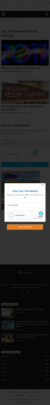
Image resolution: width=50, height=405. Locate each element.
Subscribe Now (25, 227)
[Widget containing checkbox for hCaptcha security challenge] (25, 215)
